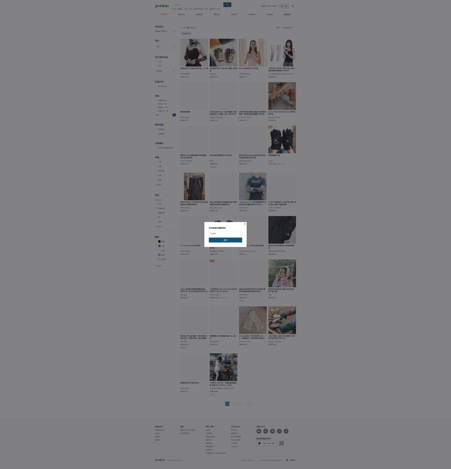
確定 (225, 240)
